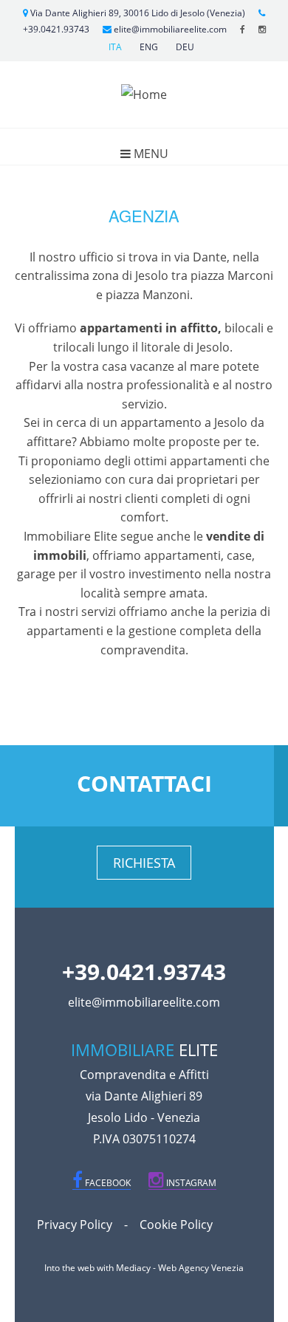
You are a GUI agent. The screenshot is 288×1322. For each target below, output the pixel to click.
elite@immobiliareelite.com (169, 29)
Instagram (190, 1183)
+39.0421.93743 (144, 971)
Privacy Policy (74, 1224)
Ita (115, 47)
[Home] (144, 94)
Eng (149, 47)
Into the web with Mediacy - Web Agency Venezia (144, 1267)
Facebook (107, 1183)
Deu (185, 47)
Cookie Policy (176, 1224)
